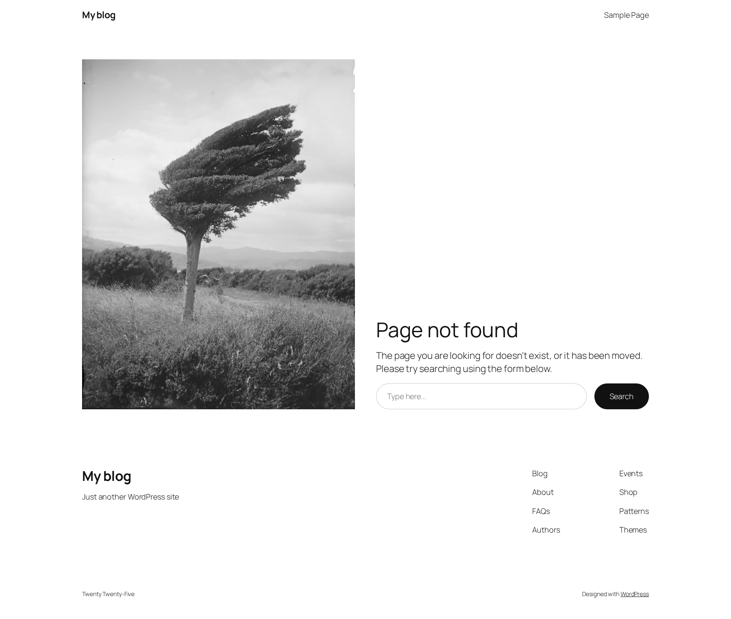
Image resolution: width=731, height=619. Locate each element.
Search (622, 396)
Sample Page (626, 15)
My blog (99, 14)
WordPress (635, 594)
